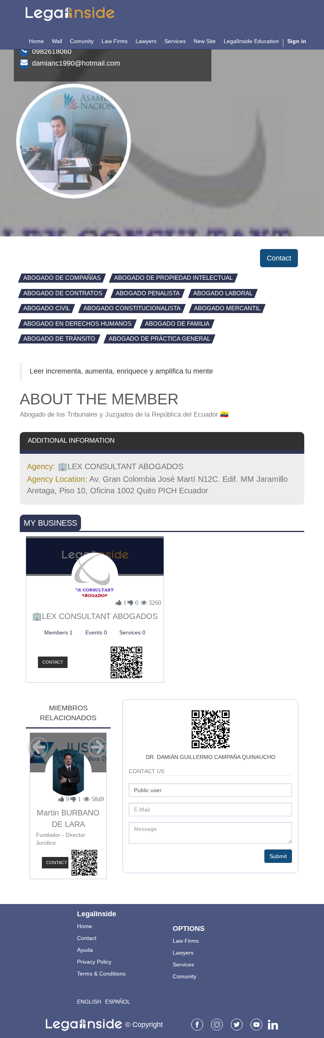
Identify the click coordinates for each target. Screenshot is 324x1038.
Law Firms (186, 941)
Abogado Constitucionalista (132, 308)
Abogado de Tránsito (59, 338)
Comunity (184, 976)
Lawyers (183, 952)
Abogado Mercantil (227, 308)
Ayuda (85, 950)
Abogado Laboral (222, 293)
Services (183, 964)
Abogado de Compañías (62, 277)
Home (84, 926)
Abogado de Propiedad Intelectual (173, 277)
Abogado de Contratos (62, 293)
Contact (279, 258)
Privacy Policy (94, 962)
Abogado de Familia (177, 323)
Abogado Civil (46, 308)
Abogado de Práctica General (159, 338)
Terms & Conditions (101, 973)
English (89, 1001)
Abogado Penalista (148, 293)
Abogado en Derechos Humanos (77, 323)
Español (117, 1001)
